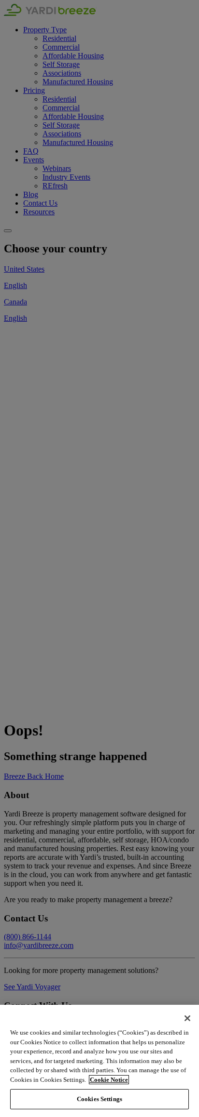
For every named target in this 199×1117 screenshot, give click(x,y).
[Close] (187, 1018)
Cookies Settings (99, 1099)
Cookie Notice (109, 1079)
